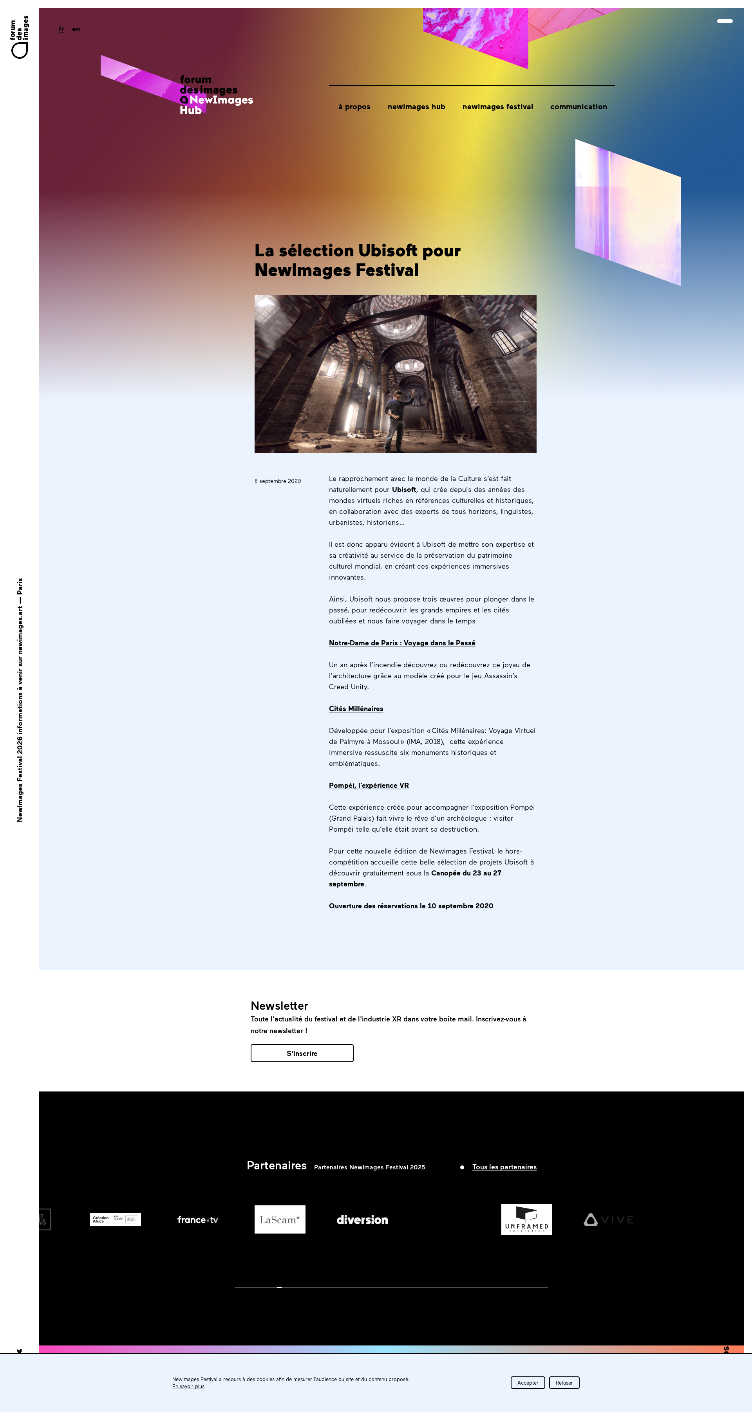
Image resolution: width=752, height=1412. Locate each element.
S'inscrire (302, 1053)
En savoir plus (188, 1386)
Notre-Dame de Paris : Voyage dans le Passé (402, 642)
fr (61, 28)
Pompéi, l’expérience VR (369, 785)
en (76, 28)
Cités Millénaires (356, 708)
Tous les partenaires (504, 1167)
